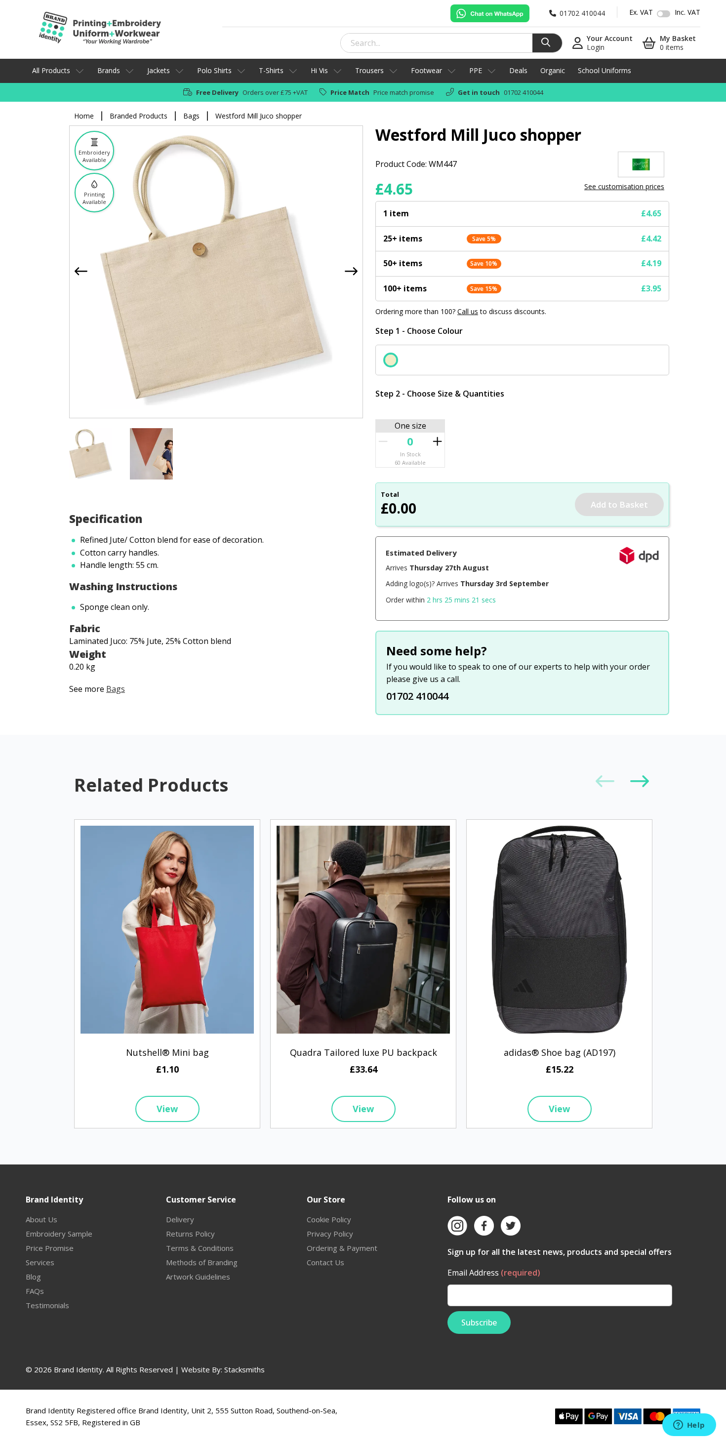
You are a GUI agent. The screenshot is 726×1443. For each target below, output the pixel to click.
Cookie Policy (329, 1219)
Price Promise (50, 1248)
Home (84, 115)
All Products (51, 70)
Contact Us (325, 1262)
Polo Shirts (214, 70)
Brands (108, 70)
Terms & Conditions (200, 1248)
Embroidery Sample (59, 1234)
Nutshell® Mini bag (167, 1052)
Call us (467, 311)
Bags (191, 115)
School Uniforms (604, 70)
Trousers (369, 70)
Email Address (493, 1272)
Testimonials (47, 1305)
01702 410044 (523, 92)
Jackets (158, 70)
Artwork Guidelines (198, 1277)
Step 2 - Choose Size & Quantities (439, 393)
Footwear (426, 70)
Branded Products (138, 115)
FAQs (35, 1291)
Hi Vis (319, 70)
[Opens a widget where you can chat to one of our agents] (689, 1425)
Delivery (180, 1219)
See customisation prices (624, 186)
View (167, 1109)
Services (40, 1262)
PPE (475, 70)
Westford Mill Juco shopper (258, 115)
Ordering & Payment (342, 1248)
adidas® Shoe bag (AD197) (559, 1052)
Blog (33, 1277)
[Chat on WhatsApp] (489, 13)
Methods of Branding (202, 1262)
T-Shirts (271, 70)
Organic (552, 70)
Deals (518, 70)
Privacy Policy (330, 1234)
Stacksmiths (244, 1369)
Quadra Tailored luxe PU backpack (363, 1052)
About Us (41, 1219)
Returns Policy (190, 1234)
